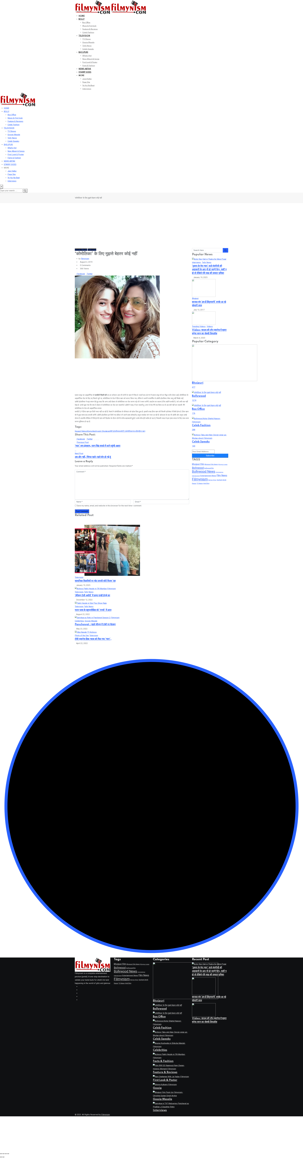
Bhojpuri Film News (211, 464)
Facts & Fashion (88, 66)
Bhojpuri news (222, 464)
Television (79, 577)
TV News (200, 483)
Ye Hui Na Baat (88, 85)
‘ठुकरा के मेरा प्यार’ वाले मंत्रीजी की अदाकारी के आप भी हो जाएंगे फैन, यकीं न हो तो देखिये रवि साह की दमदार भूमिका (209, 269)
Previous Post (83, 442)
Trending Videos (198, 326)
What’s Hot (86, 56)
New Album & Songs (90, 59)
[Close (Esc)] (8, 1153)
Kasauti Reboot (81, 431)
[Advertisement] (151, 220)
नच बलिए (136, 431)
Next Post (79, 453)
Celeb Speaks (88, 49)
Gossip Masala (88, 42)
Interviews (86, 89)
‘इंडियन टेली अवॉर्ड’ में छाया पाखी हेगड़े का (92, 595)
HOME (82, 16)
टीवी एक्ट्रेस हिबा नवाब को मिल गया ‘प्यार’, (93, 639)
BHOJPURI (83, 52)
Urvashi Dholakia (102, 431)
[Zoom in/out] (1, 1153)
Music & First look (89, 26)
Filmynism (200, 479)
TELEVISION (84, 36)
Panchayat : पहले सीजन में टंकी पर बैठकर (95, 624)
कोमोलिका (129, 431)
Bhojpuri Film (198, 464)
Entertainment (196, 476)
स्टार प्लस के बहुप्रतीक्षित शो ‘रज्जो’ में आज (93, 610)
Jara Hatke (87, 79)
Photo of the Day (82, 635)
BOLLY (82, 19)
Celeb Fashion (88, 32)
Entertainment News (208, 476)
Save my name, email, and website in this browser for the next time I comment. (109, 506)
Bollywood (198, 467)
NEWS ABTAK (85, 69)
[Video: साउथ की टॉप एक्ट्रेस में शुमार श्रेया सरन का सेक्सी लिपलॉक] (204, 318)
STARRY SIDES (85, 72)
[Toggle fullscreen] (3, 1153)
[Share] (6, 1153)
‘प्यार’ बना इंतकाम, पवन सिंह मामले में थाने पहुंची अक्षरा (97, 446)
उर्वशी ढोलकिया (114, 431)
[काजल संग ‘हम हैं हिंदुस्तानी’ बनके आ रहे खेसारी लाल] (204, 288)
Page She (86, 82)
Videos (210, 326)
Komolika (91, 431)
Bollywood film (209, 468)
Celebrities (79, 621)
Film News (222, 475)
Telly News (86, 46)
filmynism (85, 259)
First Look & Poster (89, 62)
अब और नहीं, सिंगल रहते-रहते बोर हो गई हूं (93, 457)
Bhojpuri (195, 298)
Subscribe (210, 455)
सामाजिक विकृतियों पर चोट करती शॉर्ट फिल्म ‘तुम (95, 581)
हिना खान (142, 431)
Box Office (86, 22)
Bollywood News (203, 471)
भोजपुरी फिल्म (206, 483)
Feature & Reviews (90, 29)
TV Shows (86, 39)
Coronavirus (219, 472)
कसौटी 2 (122, 431)
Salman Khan (212, 480)
